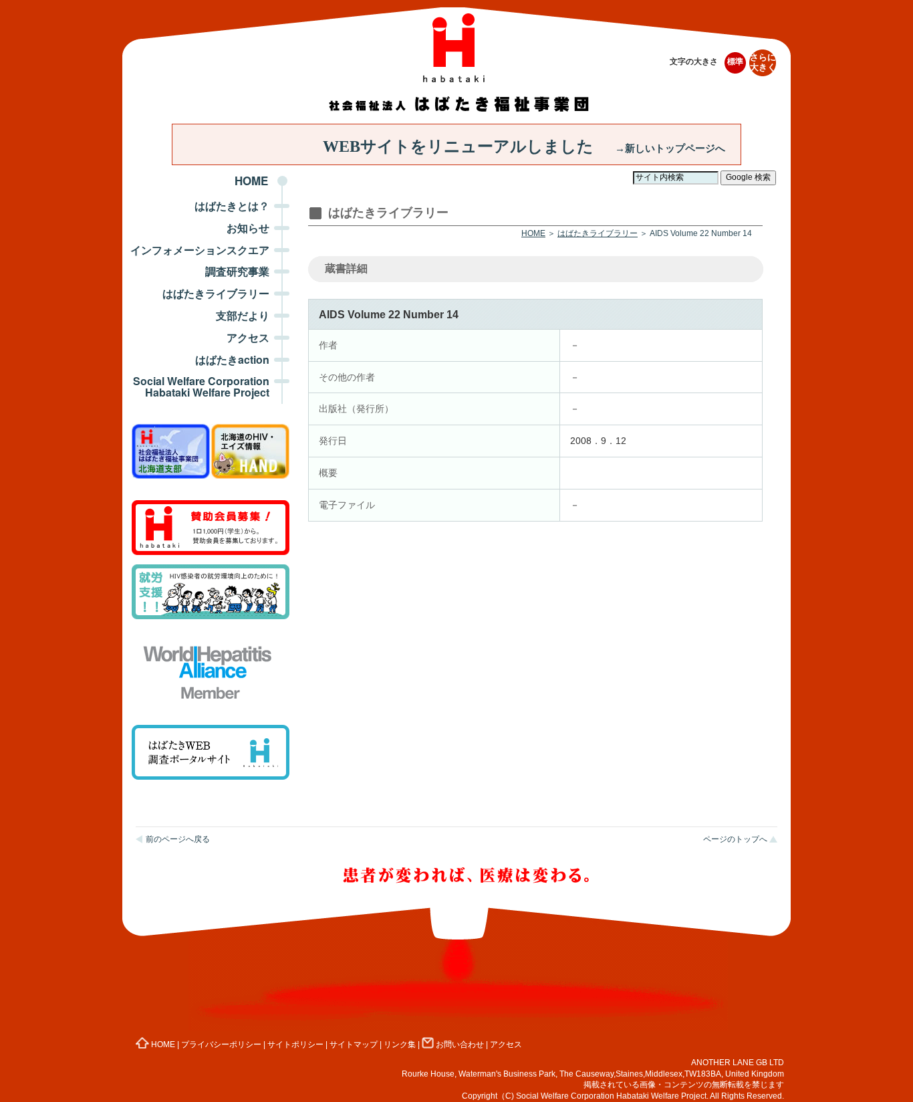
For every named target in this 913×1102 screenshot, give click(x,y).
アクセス (248, 337)
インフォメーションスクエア (199, 249)
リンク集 (400, 1044)
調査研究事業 (237, 271)
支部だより (242, 315)
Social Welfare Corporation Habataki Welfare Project (201, 386)
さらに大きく (763, 62)
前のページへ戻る (178, 839)
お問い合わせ (460, 1044)
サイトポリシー (295, 1044)
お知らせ (248, 227)
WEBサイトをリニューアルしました (524, 146)
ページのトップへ (735, 839)
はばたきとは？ (231, 205)
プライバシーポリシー (221, 1044)
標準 (735, 61)
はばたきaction (232, 359)
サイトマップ (354, 1044)
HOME (251, 181)
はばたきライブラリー (215, 293)
